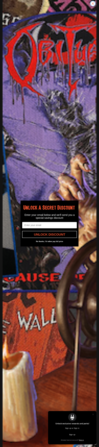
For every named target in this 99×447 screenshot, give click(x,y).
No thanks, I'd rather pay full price (49, 241)
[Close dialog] (92, 3)
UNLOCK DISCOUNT (49, 234)
